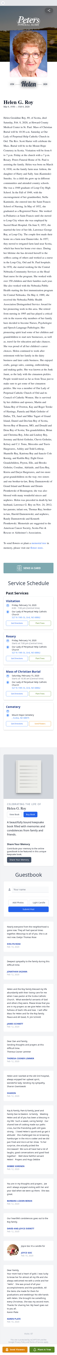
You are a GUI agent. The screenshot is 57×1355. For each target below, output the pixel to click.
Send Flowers (40, 723)
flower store (36, 547)
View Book (14, 814)
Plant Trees (40, 623)
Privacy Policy (20, 1342)
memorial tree (38, 543)
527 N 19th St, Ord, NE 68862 (26, 617)
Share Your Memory (19, 859)
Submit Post (28, 909)
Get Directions (17, 623)
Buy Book (30, 814)
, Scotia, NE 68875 (20, 717)
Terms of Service (36, 1342)
